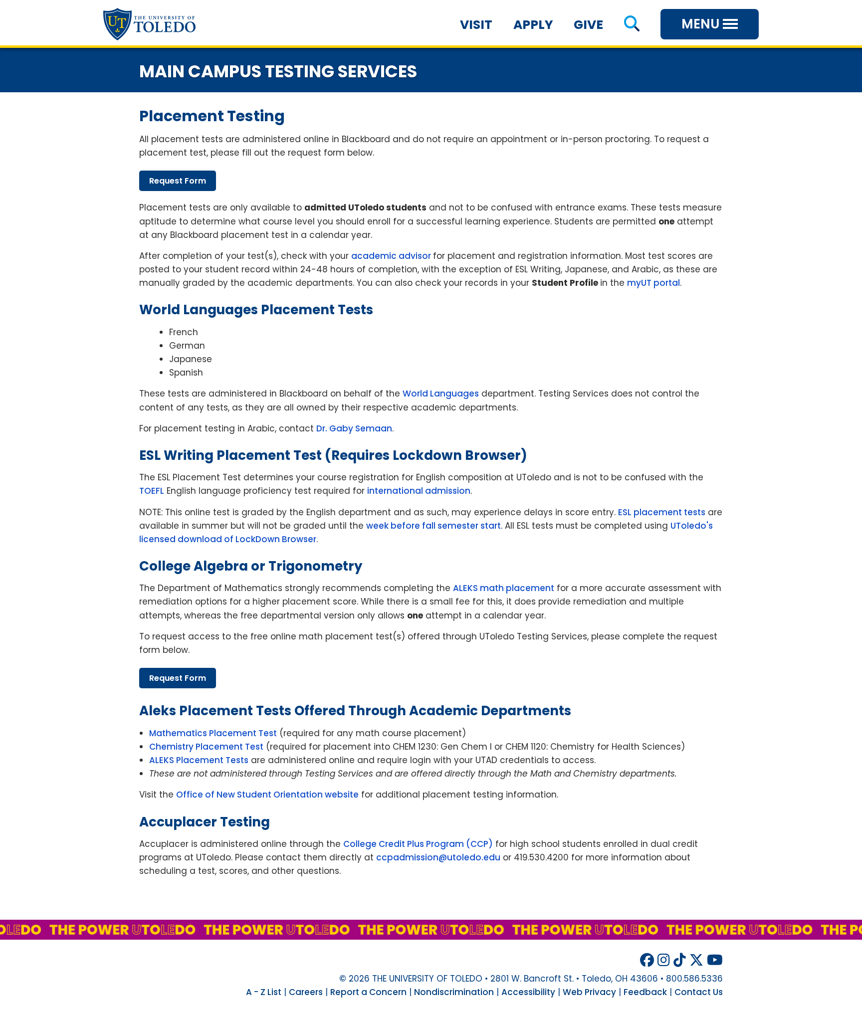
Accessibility (528, 992)
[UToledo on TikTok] (679, 960)
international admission (418, 491)
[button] (632, 24)
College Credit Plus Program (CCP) (418, 844)
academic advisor (392, 256)
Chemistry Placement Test (206, 747)
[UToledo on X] (696, 960)
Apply (533, 24)
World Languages (441, 394)
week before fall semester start (433, 526)
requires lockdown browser (426, 455)
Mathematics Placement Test (213, 733)
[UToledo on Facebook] (647, 960)
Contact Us (698, 992)
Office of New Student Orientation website (267, 795)
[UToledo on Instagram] (663, 960)
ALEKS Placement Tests (198, 760)
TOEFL (151, 491)
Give (588, 24)
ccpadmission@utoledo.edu (438, 857)
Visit (476, 24)
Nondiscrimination (454, 992)
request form (177, 181)
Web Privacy (589, 992)
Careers (306, 992)
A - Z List (263, 992)
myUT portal (653, 283)
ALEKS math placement (503, 588)
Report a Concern (368, 992)
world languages (198, 310)
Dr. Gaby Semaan (354, 428)
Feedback (645, 992)
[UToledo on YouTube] (715, 960)
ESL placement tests (661, 512)
